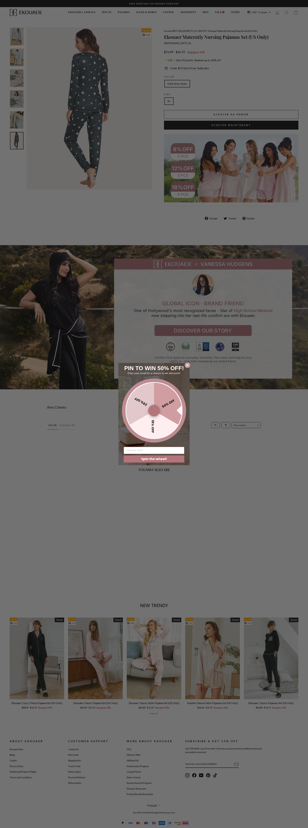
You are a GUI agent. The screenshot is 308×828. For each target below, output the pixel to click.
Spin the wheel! (154, 459)
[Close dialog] (187, 365)
